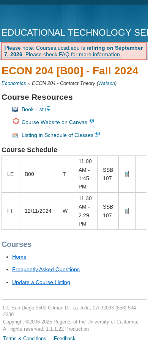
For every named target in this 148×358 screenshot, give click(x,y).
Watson (106, 83)
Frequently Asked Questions (46, 269)
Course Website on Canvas (54, 122)
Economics (14, 83)
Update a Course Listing (41, 282)
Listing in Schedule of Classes (57, 135)
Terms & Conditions (24, 338)
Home (19, 257)
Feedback (65, 338)
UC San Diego (45, 16)
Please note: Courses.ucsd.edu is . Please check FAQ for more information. (73, 51)
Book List (33, 109)
